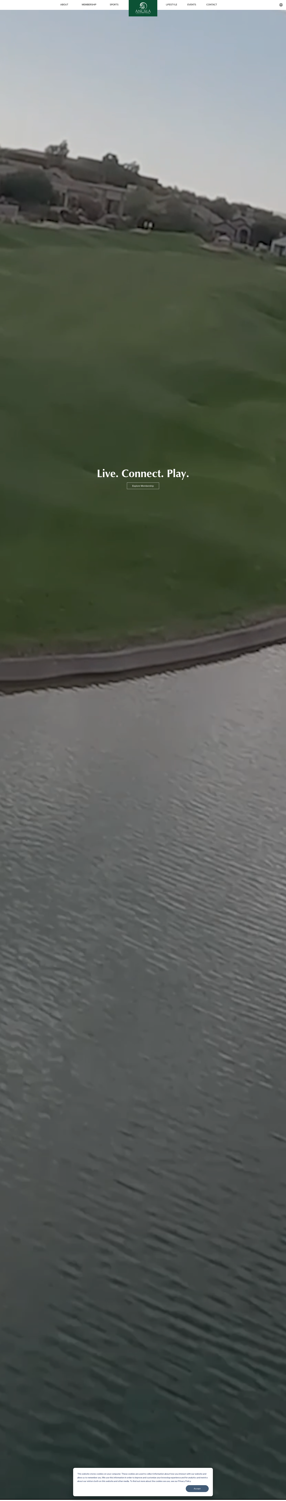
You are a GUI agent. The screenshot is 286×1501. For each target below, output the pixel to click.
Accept (197, 1488)
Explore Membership (143, 485)
